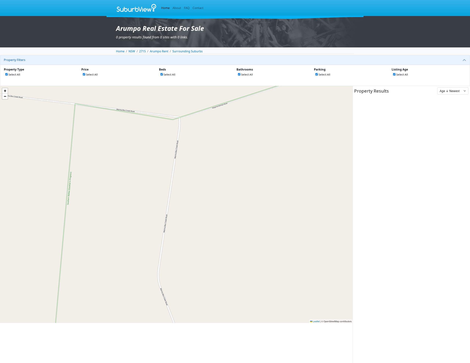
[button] (5, 91)
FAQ (187, 8)
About (177, 8)
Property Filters (14, 60)
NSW (132, 51)
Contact (198, 8)
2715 (142, 51)
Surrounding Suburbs (187, 51)
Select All (14, 74)
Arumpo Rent (159, 51)
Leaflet (316, 321)
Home (165, 8)
